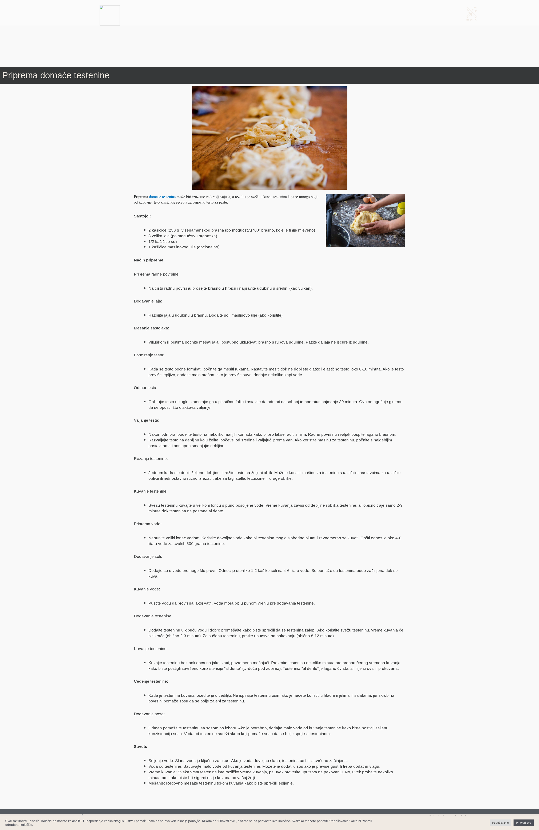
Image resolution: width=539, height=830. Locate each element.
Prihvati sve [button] (523, 822)
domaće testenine (162, 196)
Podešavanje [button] (500, 822)
